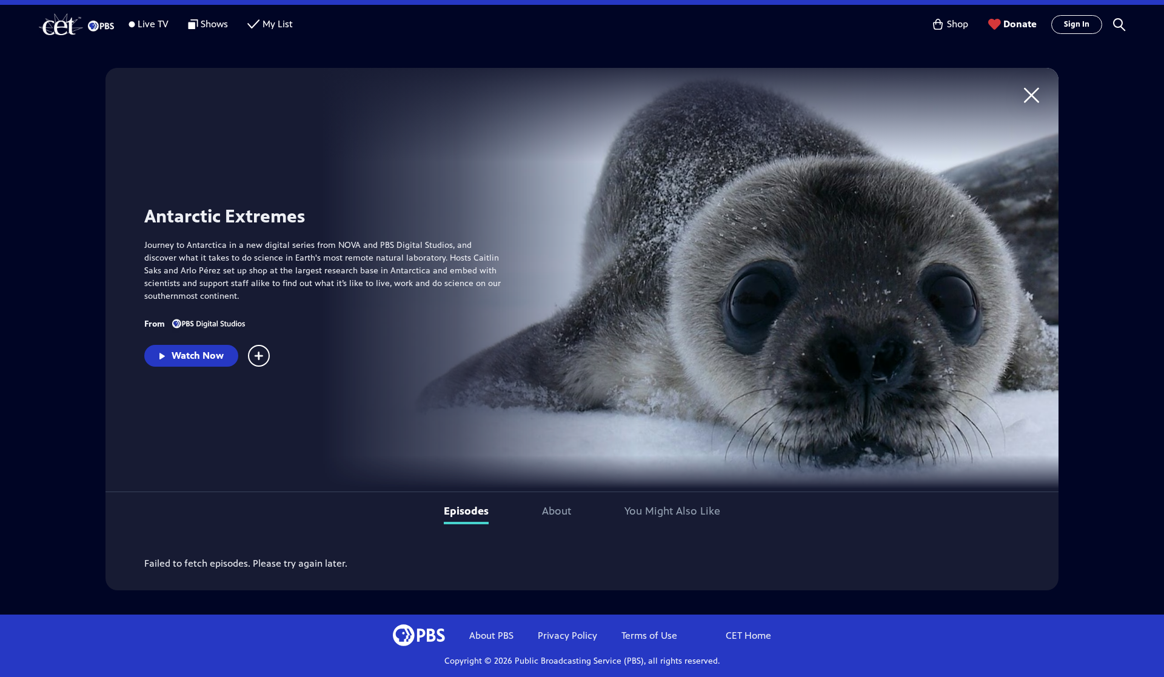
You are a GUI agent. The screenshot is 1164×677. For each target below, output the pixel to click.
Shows (214, 24)
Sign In (1076, 24)
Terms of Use (649, 635)
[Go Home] (1031, 94)
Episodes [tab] (466, 511)
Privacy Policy (567, 635)
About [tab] (556, 511)
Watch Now (198, 355)
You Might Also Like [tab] (672, 511)
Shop (957, 24)
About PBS (491, 635)
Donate (1020, 24)
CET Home (748, 635)
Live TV (153, 24)
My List (278, 24)
